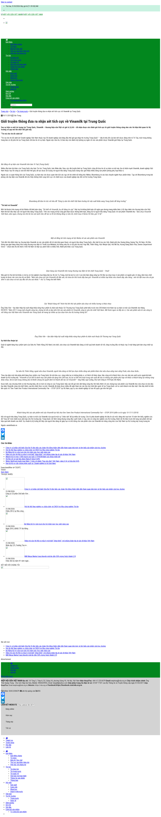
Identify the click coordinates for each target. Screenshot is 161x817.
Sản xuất (13, 73)
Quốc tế (13, 89)
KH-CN (8, 93)
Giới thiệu (9, 42)
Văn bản (9, 82)
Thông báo (14, 69)
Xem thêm (5, 472)
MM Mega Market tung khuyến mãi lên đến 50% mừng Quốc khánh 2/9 (31, 655)
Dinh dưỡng (10, 91)
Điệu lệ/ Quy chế (16, 49)
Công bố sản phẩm (12, 98)
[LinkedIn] (77, 438)
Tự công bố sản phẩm (18, 100)
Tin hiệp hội (14, 58)
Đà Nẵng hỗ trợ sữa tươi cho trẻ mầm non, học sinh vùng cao (28, 452)
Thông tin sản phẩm (17, 67)
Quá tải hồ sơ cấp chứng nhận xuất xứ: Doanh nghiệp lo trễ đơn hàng (31, 463)
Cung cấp (13, 76)
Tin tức (8, 55)
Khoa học (13, 78)
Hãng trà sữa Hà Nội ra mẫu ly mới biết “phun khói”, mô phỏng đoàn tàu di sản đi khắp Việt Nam (40, 454)
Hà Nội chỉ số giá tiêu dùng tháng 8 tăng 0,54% (23, 459)
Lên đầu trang (8, 676)
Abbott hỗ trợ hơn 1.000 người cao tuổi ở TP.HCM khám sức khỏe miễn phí (33, 457)
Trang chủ (4, 111)
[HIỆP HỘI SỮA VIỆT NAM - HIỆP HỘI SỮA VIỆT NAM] (22, 14)
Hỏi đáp (8, 96)
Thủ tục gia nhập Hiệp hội (19, 51)
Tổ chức (13, 46)
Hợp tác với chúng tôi (18, 53)
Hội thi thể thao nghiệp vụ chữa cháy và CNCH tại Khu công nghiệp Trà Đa (33, 450)
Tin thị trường (11, 85)
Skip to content (6, 2)
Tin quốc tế (14, 62)
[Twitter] (77, 434)
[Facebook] (77, 430)
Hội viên (9, 71)
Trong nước (14, 87)
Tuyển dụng (14, 668)
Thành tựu (14, 665)
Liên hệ (13, 672)
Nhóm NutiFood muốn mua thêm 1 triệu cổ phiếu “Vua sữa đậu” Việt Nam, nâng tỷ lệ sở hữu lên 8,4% (42, 461)
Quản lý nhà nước (16, 80)
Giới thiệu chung (16, 44)
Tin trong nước (15, 60)
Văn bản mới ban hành (18, 64)
